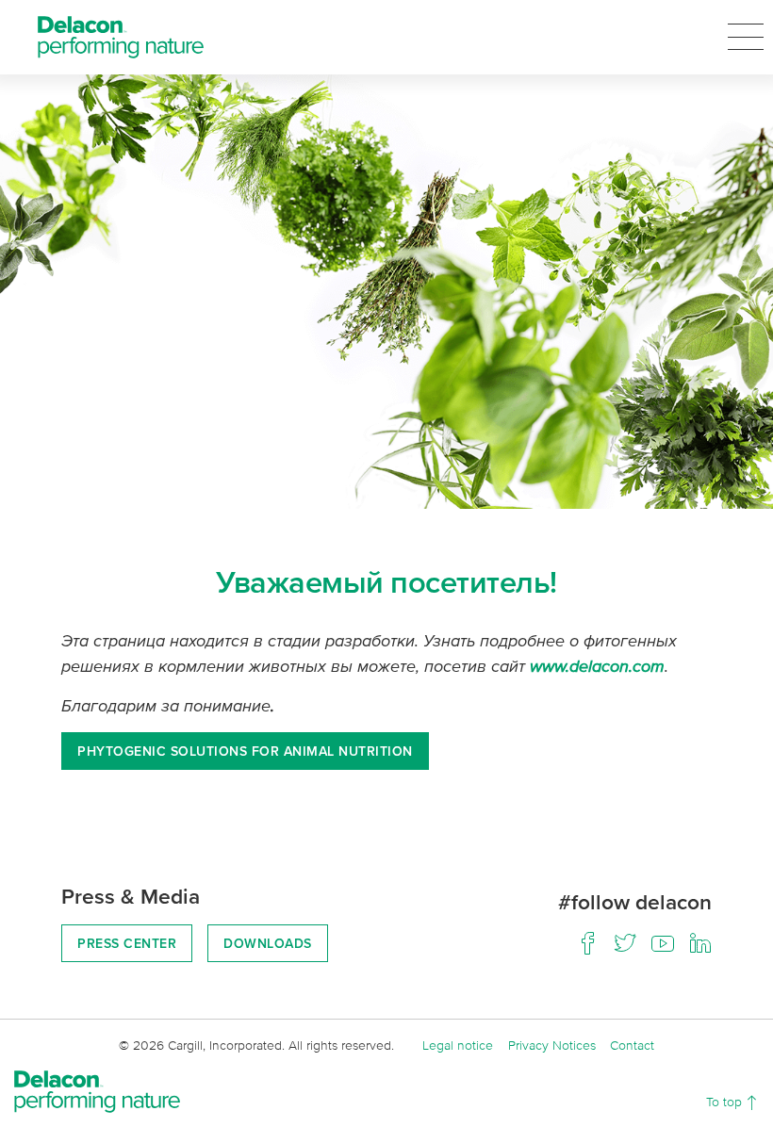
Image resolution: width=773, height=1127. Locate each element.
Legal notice (457, 1045)
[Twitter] (625, 943)
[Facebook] (587, 943)
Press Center (126, 943)
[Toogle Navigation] (746, 37)
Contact (632, 1045)
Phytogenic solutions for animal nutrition (245, 751)
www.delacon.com (597, 665)
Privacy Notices (552, 1045)
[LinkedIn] (700, 943)
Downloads (267, 943)
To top (726, 1101)
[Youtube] (662, 943)
